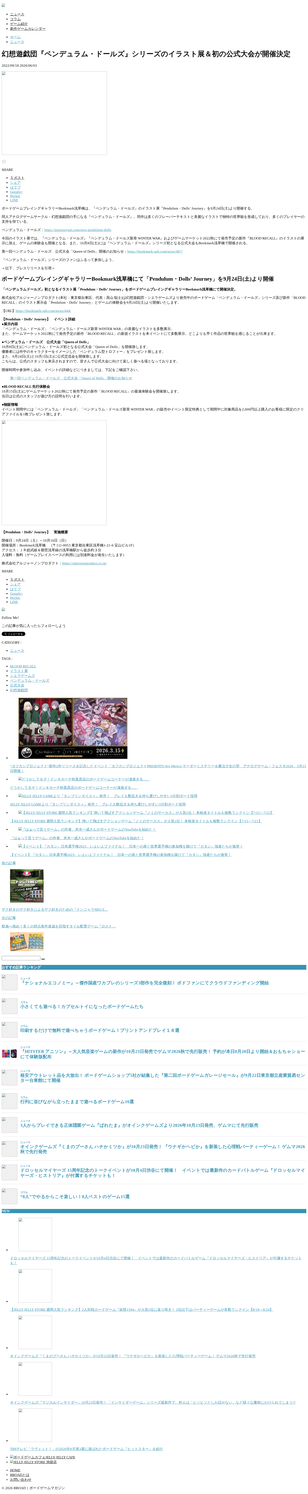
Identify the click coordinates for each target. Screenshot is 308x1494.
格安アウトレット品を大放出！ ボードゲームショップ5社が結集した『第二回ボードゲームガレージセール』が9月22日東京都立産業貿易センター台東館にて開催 (162, 1078)
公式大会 (17, 685)
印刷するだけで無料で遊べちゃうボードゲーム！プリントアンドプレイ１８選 (99, 1030)
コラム (15, 19)
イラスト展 (19, 671)
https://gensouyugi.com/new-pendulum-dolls (77, 230)
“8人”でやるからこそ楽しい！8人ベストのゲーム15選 (75, 1196)
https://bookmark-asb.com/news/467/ (155, 251)
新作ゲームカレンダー (28, 29)
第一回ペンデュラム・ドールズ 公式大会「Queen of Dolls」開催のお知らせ (71, 378)
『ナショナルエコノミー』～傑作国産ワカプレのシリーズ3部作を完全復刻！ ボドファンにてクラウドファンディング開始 (144, 983)
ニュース (17, 14)
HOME (15, 1470)
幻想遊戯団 (19, 690)
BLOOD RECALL (23, 666)
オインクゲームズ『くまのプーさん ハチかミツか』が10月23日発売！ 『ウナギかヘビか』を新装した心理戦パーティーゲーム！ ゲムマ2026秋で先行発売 (162, 1149)
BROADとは (19, 1475)
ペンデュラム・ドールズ (29, 681)
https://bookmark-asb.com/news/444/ (43, 311)
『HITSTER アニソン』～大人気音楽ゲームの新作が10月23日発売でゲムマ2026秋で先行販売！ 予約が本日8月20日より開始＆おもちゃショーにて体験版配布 (162, 1054)
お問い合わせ (20, 1480)
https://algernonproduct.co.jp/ (84, 563)
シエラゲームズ (22, 676)
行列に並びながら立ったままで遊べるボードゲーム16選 (77, 1101)
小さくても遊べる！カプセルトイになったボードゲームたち (82, 1006)
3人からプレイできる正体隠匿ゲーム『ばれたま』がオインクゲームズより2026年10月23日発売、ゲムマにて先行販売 (139, 1125)
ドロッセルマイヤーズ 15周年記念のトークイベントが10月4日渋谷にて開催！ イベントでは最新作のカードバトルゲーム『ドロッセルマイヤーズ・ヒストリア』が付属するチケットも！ (162, 1173)
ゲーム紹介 (19, 24)
